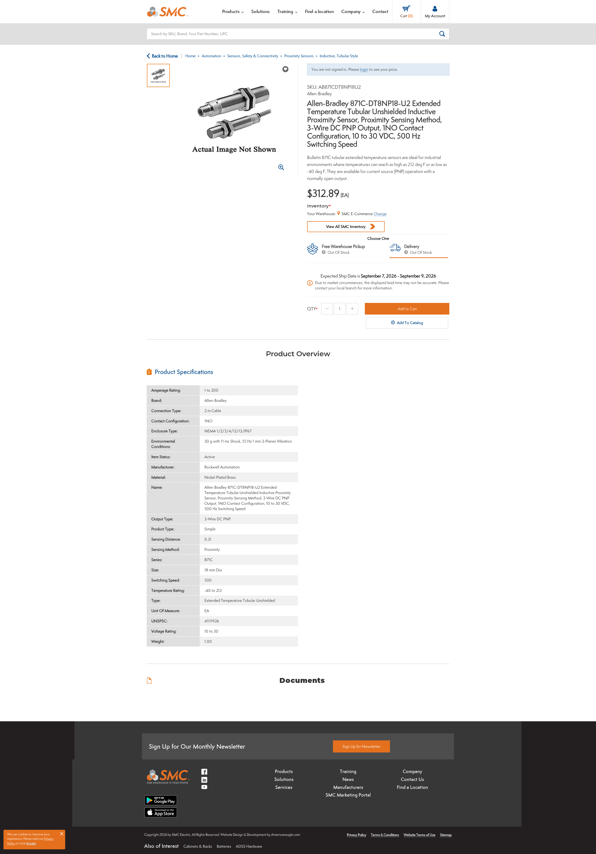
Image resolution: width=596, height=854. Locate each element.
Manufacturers (348, 787)
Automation (211, 55)
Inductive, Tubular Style (339, 55)
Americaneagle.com (285, 834)
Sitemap (446, 835)
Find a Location (412, 787)
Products (284, 771)
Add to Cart (407, 308)
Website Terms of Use (419, 835)
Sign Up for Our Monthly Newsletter (197, 746)
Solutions (284, 779)
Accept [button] (31, 843)
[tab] (222, 372)
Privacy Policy (356, 835)
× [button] (62, 833)
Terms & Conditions (385, 835)
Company (412, 771)
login (364, 69)
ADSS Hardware (249, 846)
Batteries (224, 846)
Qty (311, 309)
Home (190, 55)
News (348, 779)
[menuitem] (233, 11)
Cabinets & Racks (197, 846)
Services (283, 787)
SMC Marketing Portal (348, 795)
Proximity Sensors (299, 55)
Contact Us (412, 779)
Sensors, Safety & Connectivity (252, 55)
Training (348, 771)
